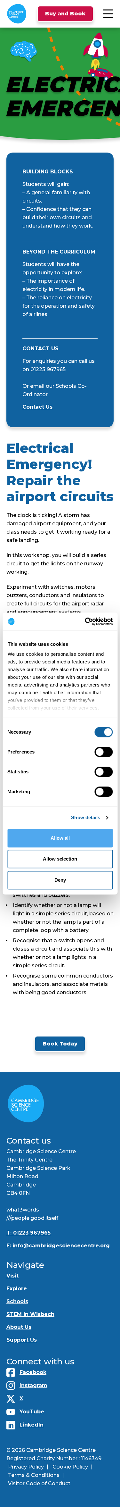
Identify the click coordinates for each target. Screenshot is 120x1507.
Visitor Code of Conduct (39, 1483)
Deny (60, 880)
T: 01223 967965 (28, 1233)
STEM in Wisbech (30, 1314)
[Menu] (108, 14)
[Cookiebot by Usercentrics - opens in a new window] (85, 621)
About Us (18, 1327)
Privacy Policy (26, 1467)
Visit (12, 1276)
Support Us (21, 1340)
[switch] (103, 752)
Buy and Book (65, 14)
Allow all (60, 838)
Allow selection (60, 859)
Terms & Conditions (34, 1475)
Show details (85, 817)
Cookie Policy (70, 1467)
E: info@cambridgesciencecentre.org (58, 1246)
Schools (17, 1301)
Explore (16, 1289)
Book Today (60, 1044)
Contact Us (37, 407)
